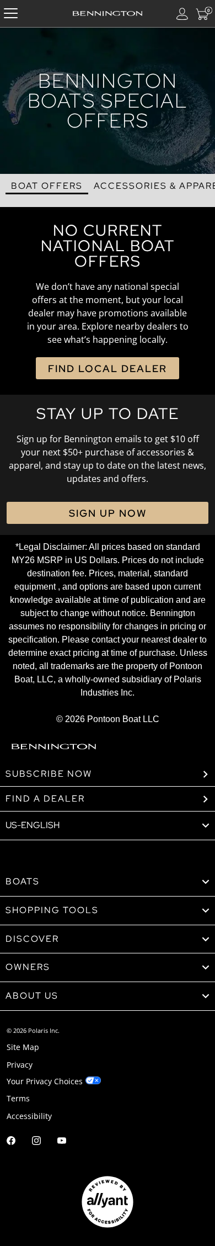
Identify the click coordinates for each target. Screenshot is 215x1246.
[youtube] (61, 1142)
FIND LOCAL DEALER (107, 368)
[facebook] (11, 1142)
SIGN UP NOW (108, 513)
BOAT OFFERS (47, 186)
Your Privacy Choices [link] (45, 1081)
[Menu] (11, 13)
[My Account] (182, 13)
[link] (107, 882)
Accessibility (29, 1116)
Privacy (20, 1064)
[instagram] (36, 1142)
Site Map (23, 1047)
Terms (18, 1098)
